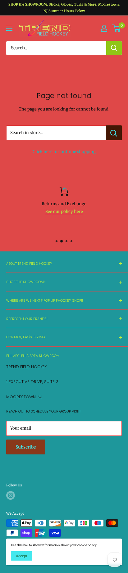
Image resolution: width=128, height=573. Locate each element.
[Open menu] (9, 28)
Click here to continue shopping (64, 151)
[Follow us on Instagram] (10, 495)
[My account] (104, 28)
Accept (21, 556)
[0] (117, 28)
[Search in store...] (114, 132)
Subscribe (26, 447)
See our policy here (64, 211)
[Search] (114, 48)
